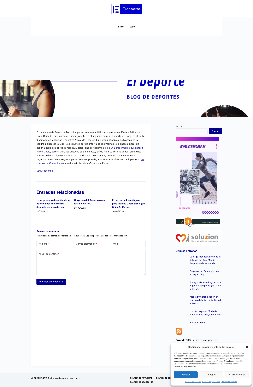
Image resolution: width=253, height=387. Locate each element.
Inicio (121, 27)
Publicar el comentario (51, 281)
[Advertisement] (126, 58)
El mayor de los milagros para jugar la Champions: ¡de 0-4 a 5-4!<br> (128, 204)
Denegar (211, 374)
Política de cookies (193, 382)
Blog (132, 27)
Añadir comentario (49, 253)
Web (115, 243)
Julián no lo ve (197, 322)
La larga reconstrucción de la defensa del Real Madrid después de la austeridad (53, 204)
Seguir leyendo (44, 170)
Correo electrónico (86, 243)
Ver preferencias (237, 374)
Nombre (44, 243)
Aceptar (185, 374)
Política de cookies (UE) (142, 382)
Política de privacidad (211, 382)
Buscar (179, 126)
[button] (247, 347)
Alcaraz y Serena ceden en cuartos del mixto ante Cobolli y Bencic (205, 300)
